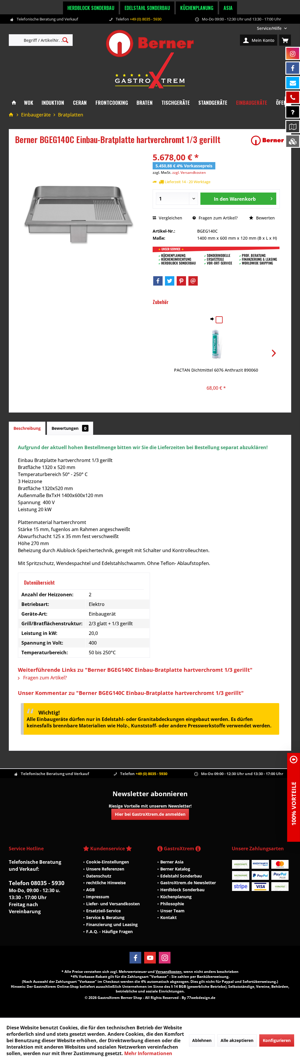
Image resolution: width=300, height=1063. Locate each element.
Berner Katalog (175, 869)
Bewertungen (69, 428)
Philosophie (172, 903)
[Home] (14, 103)
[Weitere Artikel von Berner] (267, 140)
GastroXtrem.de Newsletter (188, 882)
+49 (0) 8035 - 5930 (145, 19)
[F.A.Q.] (292, 112)
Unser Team (172, 910)
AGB (90, 889)
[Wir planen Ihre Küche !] (292, 126)
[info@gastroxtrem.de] (292, 82)
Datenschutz (98, 876)
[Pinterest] (181, 281)
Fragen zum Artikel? (217, 218)
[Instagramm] (292, 53)
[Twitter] (169, 281)
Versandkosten (169, 971)
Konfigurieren (277, 1040)
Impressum (97, 896)
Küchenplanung (196, 7)
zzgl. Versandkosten (189, 172)
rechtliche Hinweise (106, 882)
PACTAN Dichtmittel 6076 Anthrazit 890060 (216, 370)
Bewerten (265, 218)
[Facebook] (158, 281)
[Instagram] (165, 958)
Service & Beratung (105, 917)
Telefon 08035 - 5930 (36, 883)
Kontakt (168, 917)
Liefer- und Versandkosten (113, 903)
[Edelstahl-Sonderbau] (292, 141)
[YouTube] (150, 958)
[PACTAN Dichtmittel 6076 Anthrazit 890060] (216, 343)
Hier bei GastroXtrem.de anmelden (150, 814)
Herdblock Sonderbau (90, 7)
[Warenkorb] (285, 40)
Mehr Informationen (148, 1053)
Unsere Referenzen (105, 869)
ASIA (228, 7)
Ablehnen (202, 1040)
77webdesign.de (201, 997)
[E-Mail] (193, 281)
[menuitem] (272, 28)
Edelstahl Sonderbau (147, 7)
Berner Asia (171, 862)
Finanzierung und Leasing (112, 924)
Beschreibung (27, 428)
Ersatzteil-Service (103, 910)
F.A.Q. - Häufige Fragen (109, 931)
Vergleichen (170, 218)
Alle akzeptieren (237, 1040)
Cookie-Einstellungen (107, 862)
